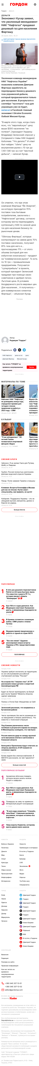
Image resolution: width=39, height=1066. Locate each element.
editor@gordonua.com (14, 990)
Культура (4, 862)
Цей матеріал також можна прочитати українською (19, 40)
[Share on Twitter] (19, 350)
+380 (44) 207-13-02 (13, 987)
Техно (3, 866)
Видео (22, 874)
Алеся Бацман (28, 922)
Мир (3, 855)
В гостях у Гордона (27, 851)
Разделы (23, 839)
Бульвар (6, 419)
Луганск (4, 921)
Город (3, 890)
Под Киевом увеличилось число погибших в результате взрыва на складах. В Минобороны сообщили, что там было (19, 727)
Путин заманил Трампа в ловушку (18, 481)
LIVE (21, 862)
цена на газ (18, 355)
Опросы (22, 877)
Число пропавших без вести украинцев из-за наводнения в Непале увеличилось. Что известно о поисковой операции (18, 717)
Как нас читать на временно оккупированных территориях (8, 973)
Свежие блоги (9, 459)
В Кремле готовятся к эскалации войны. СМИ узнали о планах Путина (20, 621)
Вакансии (4, 954)
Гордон (3, 11)
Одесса (4, 902)
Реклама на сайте (7, 962)
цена (27, 355)
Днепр (3, 913)
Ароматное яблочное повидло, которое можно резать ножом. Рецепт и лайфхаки (19, 778)
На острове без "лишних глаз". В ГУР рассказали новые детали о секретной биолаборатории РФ (17, 684)
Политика (4, 848)
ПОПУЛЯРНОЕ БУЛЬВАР (13, 770)
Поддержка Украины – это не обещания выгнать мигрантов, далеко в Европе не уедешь (17, 501)
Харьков (4, 910)
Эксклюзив (24, 866)
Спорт (3, 859)
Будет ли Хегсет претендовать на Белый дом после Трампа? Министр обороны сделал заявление (17, 694)
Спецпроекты (24, 885)
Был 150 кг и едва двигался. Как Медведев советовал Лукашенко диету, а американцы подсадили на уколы (21, 609)
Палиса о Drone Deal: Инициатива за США (18, 702)
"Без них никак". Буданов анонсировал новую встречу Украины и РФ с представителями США (20, 644)
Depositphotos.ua (7, 1020)
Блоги (22, 855)
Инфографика (6, 877)
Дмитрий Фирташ (8, 359)
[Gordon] (18, 5)
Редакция (4, 958)
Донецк (4, 906)
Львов (3, 899)
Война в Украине (7, 844)
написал (5, 110)
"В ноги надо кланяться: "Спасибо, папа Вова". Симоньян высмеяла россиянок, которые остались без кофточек (21, 814)
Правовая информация (9, 966)
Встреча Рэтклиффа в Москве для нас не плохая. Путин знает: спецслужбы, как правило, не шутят (18, 490)
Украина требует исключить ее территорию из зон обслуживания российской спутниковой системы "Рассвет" (19, 674)
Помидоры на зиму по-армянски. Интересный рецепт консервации (20, 802)
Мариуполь (5, 917)
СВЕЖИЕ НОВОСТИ (10, 665)
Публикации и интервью (29, 848)
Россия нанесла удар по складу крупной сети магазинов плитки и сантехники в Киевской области (18, 737)
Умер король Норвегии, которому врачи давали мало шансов (20, 826)
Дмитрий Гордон (29, 895)
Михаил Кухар (22, 359)
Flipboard (26, 930)
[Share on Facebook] (14, 350)
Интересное (5, 881)
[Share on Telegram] (24, 350)
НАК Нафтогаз (7, 355)
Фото (21, 870)
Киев (3, 895)
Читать (31, 367)
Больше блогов (19, 510)
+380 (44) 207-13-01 (13, 983)
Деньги (11, 11)
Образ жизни (6, 870)
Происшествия (6, 874)
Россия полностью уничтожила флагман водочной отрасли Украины (17, 473)
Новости (4, 839)
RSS (24, 934)
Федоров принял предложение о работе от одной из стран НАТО (20, 632)
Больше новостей (19, 765)
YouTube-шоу (25, 881)
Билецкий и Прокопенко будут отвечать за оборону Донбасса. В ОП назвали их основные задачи (19, 748)
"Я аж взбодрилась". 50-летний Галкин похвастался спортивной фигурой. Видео (11, 440)
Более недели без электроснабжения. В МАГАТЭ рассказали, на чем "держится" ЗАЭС (17, 758)
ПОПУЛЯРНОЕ (8, 584)
